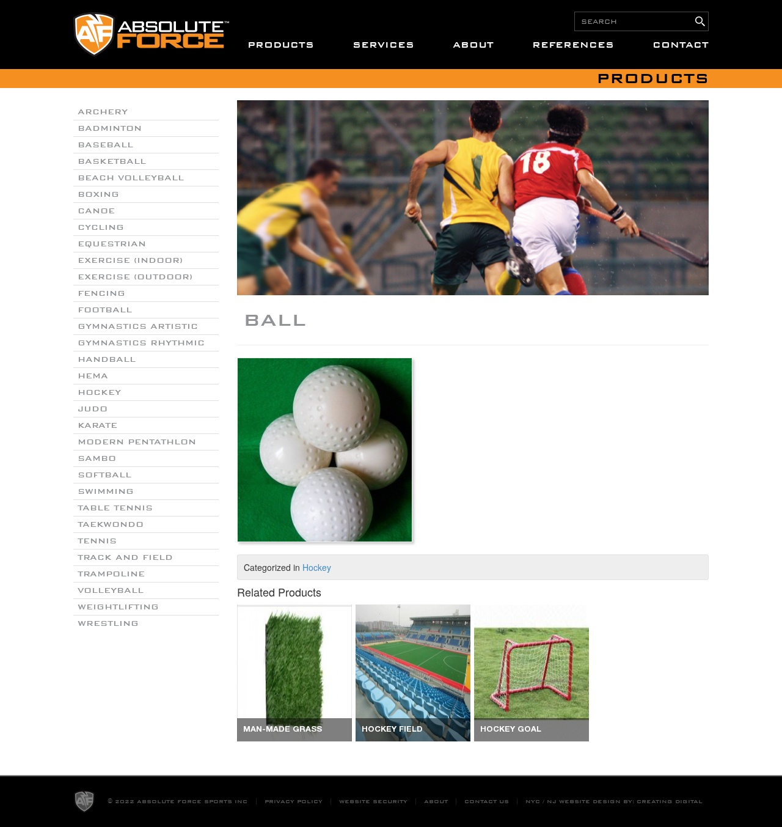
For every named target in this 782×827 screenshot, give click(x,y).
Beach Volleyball (131, 178)
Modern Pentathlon (137, 442)
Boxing (98, 194)
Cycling (101, 227)
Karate (97, 425)
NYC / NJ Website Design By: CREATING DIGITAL (614, 801)
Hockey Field (392, 730)
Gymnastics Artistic (138, 326)
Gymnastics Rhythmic (141, 343)
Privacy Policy (294, 801)
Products (280, 44)
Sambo (97, 458)
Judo (93, 409)
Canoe (96, 211)
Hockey (99, 392)
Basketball (112, 161)
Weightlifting (118, 607)
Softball (104, 475)
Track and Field (125, 557)
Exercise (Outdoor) (135, 277)
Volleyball (111, 590)
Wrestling (108, 623)
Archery (103, 112)
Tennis (97, 541)
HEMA (93, 376)
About (473, 44)
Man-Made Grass (282, 730)
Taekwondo (111, 524)
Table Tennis (115, 508)
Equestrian (112, 244)
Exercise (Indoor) (130, 260)
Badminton (110, 128)
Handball (107, 359)
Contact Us (486, 801)
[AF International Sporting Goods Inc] (151, 34)
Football (105, 310)
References (573, 44)
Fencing (101, 293)
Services (383, 44)
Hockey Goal (510, 730)
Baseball (105, 145)
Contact (680, 44)
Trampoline (111, 574)
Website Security (373, 801)
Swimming (106, 491)
